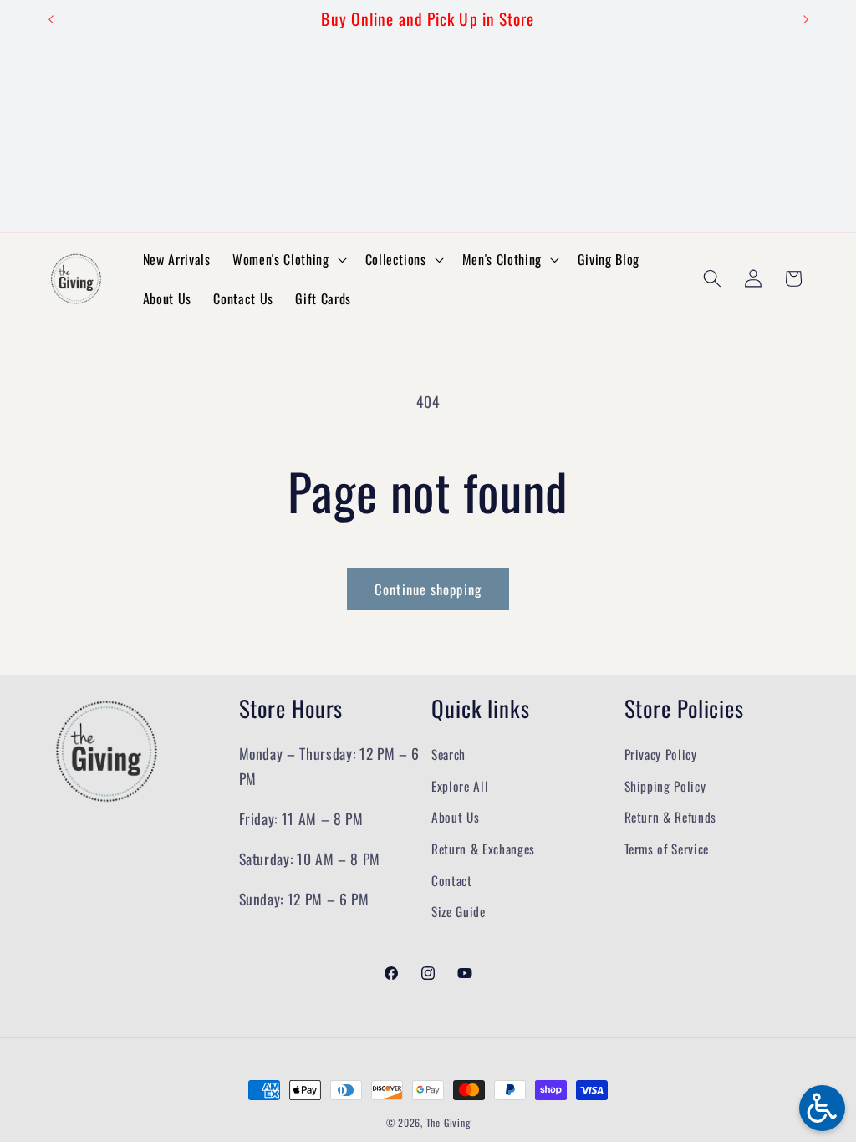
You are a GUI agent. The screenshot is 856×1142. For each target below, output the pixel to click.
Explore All (459, 786)
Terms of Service (667, 848)
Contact (451, 880)
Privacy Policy (660, 754)
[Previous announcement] (51, 19)
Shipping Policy (665, 786)
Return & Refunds (670, 817)
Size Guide (458, 911)
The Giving (448, 1122)
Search (448, 754)
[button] (288, 259)
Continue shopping (428, 589)
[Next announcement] (805, 19)
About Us (455, 817)
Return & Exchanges (483, 848)
